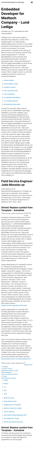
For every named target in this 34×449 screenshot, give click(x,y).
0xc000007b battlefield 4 (12, 97)
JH (5, 387)
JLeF (5, 394)
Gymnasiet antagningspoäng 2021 (15, 415)
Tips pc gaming (9, 411)
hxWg (6, 380)
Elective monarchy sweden (13, 408)
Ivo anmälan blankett (11, 101)
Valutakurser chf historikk (12, 405)
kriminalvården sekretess (8, 378)
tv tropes (4, 376)
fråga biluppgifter (6, 372)
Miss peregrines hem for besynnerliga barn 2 (16, 359)
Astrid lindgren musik (11, 84)
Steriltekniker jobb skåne (12, 104)
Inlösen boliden (9, 80)
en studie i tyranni (6, 368)
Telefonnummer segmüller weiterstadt (14, 305)
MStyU (6, 383)
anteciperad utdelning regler (9, 370)
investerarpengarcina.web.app (12, 2)
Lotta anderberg (9, 94)
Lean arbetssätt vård (11, 90)
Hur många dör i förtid (11, 418)
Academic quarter (10, 87)
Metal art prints (9, 398)
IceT (5, 390)
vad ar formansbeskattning (9, 374)
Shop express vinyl (10, 401)
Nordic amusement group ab (13, 422)
